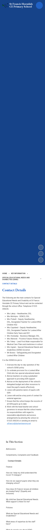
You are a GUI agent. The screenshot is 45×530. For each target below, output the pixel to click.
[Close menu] (39, 5)
